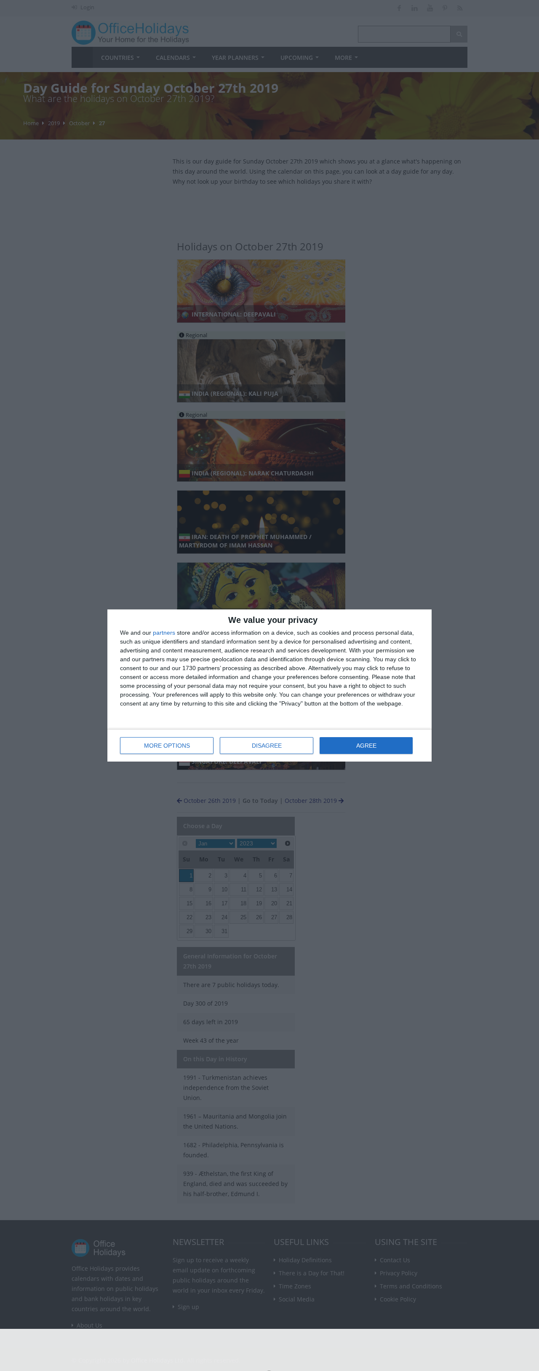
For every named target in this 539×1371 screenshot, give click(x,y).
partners (164, 633)
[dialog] (269, 685)
